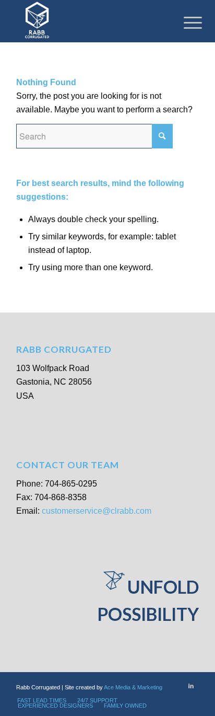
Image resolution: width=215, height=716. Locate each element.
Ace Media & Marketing (133, 687)
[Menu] (184, 22)
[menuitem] (41, 700)
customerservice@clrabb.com (96, 510)
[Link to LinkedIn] (191, 686)
